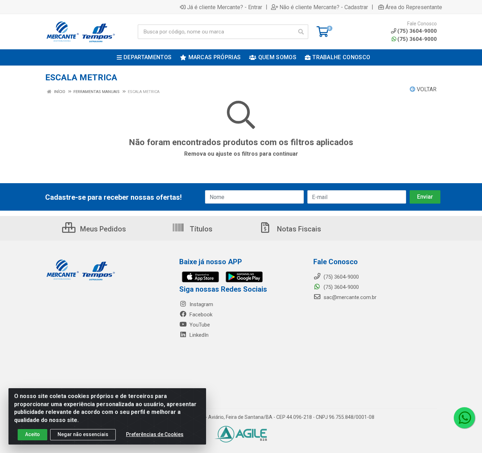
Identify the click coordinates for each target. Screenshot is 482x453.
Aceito (32, 434)
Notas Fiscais (298, 229)
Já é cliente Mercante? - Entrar (224, 7)
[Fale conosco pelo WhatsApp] (464, 417)
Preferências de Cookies (154, 434)
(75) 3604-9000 (417, 39)
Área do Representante (413, 7)
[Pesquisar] (301, 31)
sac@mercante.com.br (349, 297)
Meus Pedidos (102, 229)
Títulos (200, 229)
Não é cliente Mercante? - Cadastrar (323, 7)
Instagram (200, 304)
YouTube (199, 325)
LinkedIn (198, 335)
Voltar (425, 89)
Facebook (200, 314)
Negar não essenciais (83, 434)
